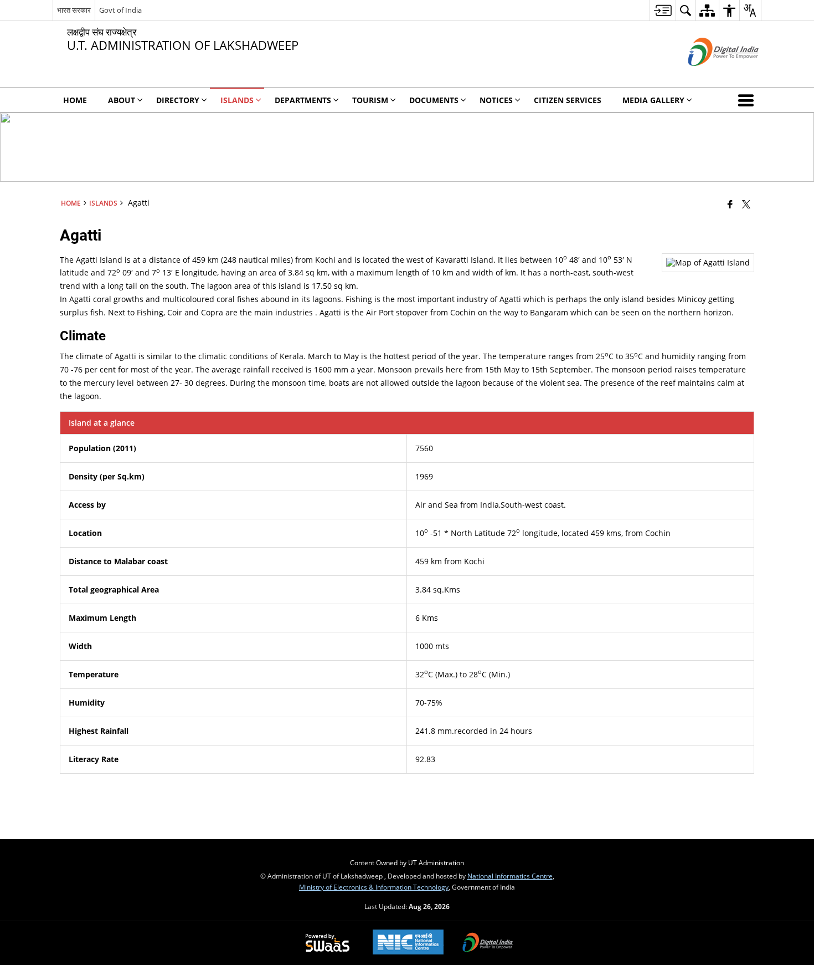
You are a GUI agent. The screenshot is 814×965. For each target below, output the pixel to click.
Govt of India (120, 10)
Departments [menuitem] (303, 100)
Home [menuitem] (75, 100)
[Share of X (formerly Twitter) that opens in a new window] (746, 204)
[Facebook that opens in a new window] (730, 204)
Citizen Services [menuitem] (567, 100)
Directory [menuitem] (177, 100)
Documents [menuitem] (433, 100)
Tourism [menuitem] (370, 100)
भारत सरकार (74, 10)
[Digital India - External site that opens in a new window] (709, 75)
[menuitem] (663, 10)
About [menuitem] (121, 100)
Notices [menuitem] (496, 100)
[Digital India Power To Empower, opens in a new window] (488, 943)
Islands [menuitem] (237, 100)
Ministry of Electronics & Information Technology (374, 886)
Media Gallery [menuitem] (653, 100)
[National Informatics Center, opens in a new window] (408, 943)
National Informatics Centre (510, 875)
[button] (748, 100)
